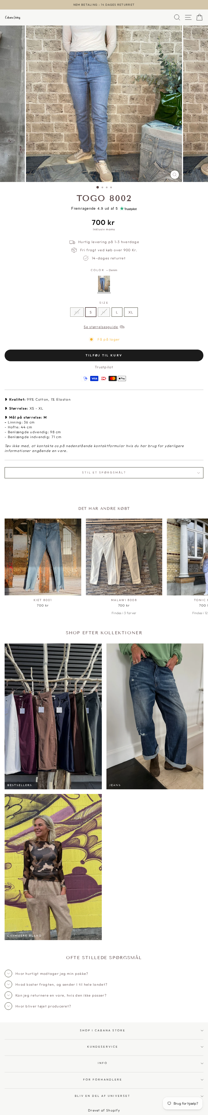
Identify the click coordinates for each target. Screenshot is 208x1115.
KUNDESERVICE (102, 1046)
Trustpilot (104, 367)
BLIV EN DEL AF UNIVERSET (103, 1096)
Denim (104, 284)
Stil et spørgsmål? (104, 472)
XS (76, 312)
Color (104, 270)
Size (103, 302)
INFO (103, 1063)
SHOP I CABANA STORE (103, 1030)
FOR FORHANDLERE (102, 1079)
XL (131, 312)
